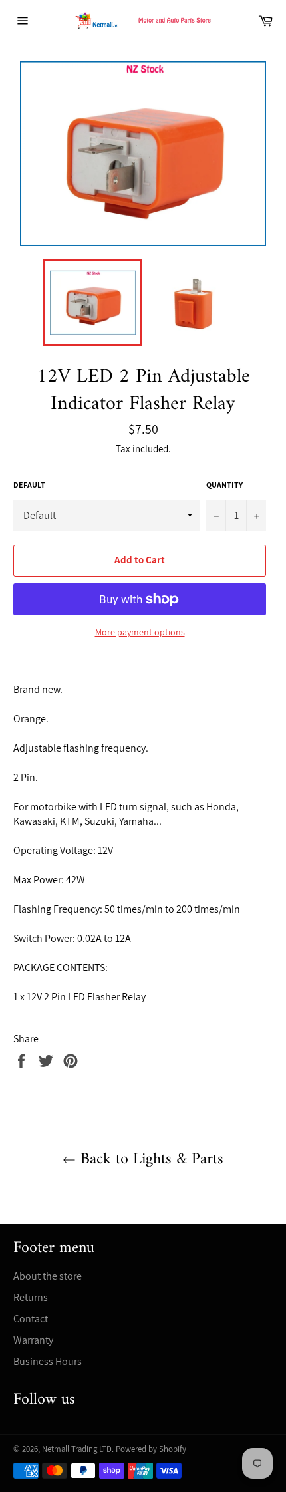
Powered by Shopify (151, 1449)
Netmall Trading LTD (77, 1449)
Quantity (224, 485)
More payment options (140, 632)
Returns (30, 1297)
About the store (47, 1276)
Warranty (33, 1340)
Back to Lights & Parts (149, 1160)
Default (29, 485)
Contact (30, 1319)
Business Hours (47, 1361)
